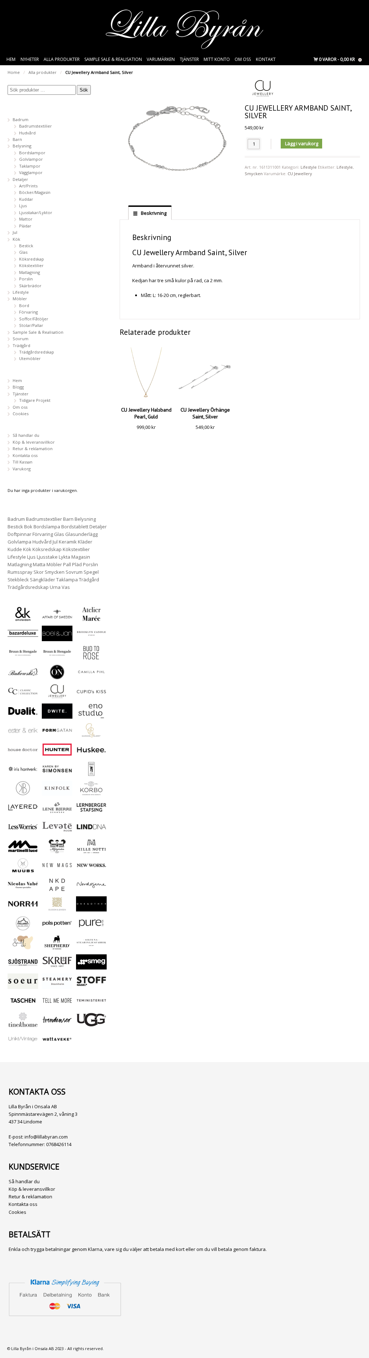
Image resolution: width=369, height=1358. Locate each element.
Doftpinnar (19, 534)
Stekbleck (18, 579)
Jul (15, 232)
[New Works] (91, 869)
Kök (16, 239)
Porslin (26, 278)
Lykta (64, 557)
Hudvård (27, 133)
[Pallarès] (23, 927)
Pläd (77, 564)
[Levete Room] (57, 831)
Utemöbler (30, 358)
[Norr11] (23, 908)
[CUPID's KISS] (91, 696)
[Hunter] (57, 753)
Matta (39, 564)
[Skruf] (57, 966)
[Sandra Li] (23, 946)
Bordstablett (74, 526)
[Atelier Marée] (91, 618)
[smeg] (91, 966)
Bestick (26, 245)
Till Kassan (22, 462)
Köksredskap (31, 259)
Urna (55, 587)
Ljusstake (47, 557)
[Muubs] (23, 869)
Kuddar (26, 199)
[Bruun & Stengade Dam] (23, 657)
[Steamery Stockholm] (57, 985)
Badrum (20, 119)
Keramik (68, 541)
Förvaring (28, 312)
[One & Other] (91, 908)
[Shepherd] (57, 946)
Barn (17, 139)
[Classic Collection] (23, 695)
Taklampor (29, 166)
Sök (84, 90)
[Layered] (23, 812)
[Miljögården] (57, 850)
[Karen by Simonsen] (57, 773)
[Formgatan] (57, 734)
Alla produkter (62, 59)
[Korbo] (91, 792)
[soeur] (23, 985)
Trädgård (21, 345)
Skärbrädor (30, 285)
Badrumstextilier (35, 126)
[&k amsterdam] (23, 618)
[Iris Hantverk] (23, 773)
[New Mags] (57, 869)
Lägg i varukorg (301, 143)
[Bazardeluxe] (23, 637)
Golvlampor (31, 159)
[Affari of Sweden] (57, 618)
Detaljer (20, 179)
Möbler (20, 298)
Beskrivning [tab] (153, 213)
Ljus (23, 205)
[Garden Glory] (91, 734)
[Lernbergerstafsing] (91, 812)
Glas (23, 252)
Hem (10, 59)
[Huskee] (91, 753)
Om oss (243, 59)
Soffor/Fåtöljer (33, 318)
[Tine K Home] (23, 1024)
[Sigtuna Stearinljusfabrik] (91, 946)
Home (14, 72)
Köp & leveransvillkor (34, 442)
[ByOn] (57, 676)
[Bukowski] (23, 676)
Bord (24, 305)
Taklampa (67, 579)
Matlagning (29, 272)
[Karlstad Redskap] (91, 773)
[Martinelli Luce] (23, 850)
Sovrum (20, 338)
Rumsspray (20, 572)
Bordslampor (32, 152)
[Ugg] (91, 1024)
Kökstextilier (31, 265)
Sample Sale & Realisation (113, 59)
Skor (39, 572)
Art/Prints (28, 185)
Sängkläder (42, 579)
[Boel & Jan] (57, 637)
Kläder (85, 541)
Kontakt (266, 59)
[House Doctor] (23, 753)
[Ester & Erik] (23, 734)
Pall (67, 564)
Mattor (25, 219)
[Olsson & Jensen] (57, 908)
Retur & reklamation (33, 448)
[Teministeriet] (91, 1004)
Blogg (18, 387)
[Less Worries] (23, 831)
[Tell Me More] (57, 1004)
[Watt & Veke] (57, 1043)
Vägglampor (31, 172)
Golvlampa (19, 541)
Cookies (20, 413)
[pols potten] (57, 927)
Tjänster (189, 59)
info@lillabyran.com (46, 1136)
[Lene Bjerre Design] (57, 812)
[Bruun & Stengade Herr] (57, 657)
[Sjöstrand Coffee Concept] (23, 966)
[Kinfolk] (57, 792)
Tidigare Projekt (34, 400)
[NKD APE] (57, 889)
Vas (66, 587)
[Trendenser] (57, 1024)
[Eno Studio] (91, 715)
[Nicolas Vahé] (23, 889)
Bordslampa (47, 526)
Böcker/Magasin (34, 192)
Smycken (254, 173)
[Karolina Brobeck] (23, 792)
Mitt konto (217, 59)
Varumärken (161, 59)
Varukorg (22, 468)
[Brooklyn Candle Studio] (91, 637)
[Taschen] (23, 1004)
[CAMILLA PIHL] (91, 676)
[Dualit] (23, 715)
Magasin (80, 557)
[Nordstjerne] (91, 889)
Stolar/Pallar (31, 325)
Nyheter (30, 59)
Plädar (25, 225)
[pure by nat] (91, 927)
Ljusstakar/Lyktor (35, 212)
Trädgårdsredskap (36, 352)
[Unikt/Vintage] (23, 1043)
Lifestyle (309, 167)
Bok (28, 526)
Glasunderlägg (81, 534)
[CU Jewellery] (57, 695)
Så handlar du (26, 435)
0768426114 (58, 1144)
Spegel (91, 572)
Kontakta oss (25, 455)
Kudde (15, 549)
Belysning (22, 145)
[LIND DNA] (91, 831)
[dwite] (57, 715)
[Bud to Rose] (91, 657)
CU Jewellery (300, 173)
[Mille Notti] (91, 850)
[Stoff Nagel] (91, 985)
